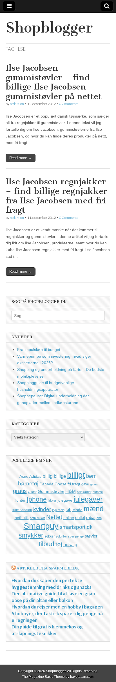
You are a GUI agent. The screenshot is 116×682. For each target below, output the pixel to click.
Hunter (20, 500)
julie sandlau (22, 510)
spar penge (76, 536)
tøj (58, 544)
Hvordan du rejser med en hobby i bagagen (57, 607)
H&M (70, 491)
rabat (90, 517)
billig (48, 476)
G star (32, 491)
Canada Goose (52, 484)
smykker (31, 535)
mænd (94, 509)
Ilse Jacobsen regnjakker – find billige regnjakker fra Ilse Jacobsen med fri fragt (56, 195)
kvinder (42, 509)
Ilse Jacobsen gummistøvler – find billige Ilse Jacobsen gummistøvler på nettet (54, 82)
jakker (52, 500)
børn (91, 476)
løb (68, 509)
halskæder (84, 491)
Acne (23, 476)
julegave (64, 500)
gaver (94, 484)
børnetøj (28, 483)
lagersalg (58, 510)
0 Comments (68, 104)
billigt (76, 474)
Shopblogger (49, 27)
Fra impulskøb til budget (38, 349)
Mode (77, 510)
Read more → (20, 158)
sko (99, 518)
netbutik (22, 517)
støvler (91, 536)
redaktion (17, 104)
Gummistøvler (51, 491)
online (68, 517)
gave (85, 484)
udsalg (70, 544)
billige (60, 476)
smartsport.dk (76, 527)
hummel (98, 491)
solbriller (61, 536)
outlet (80, 517)
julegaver (88, 499)
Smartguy (41, 526)
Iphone (37, 499)
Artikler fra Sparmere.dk (48, 568)
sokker (49, 536)
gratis (20, 491)
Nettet (54, 517)
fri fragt (74, 484)
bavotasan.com (81, 677)
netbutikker (37, 518)
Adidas (35, 476)
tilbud (46, 544)
